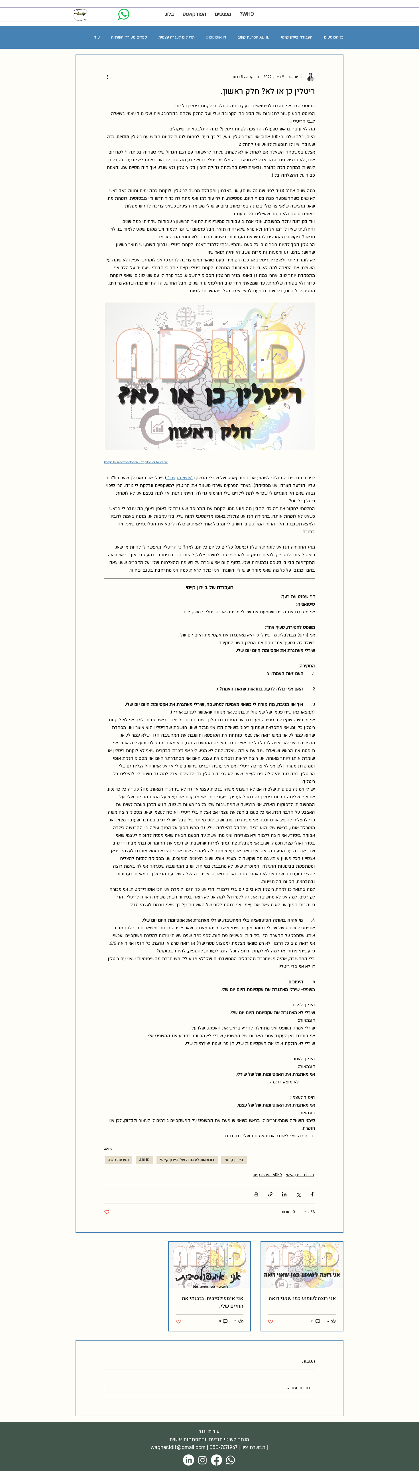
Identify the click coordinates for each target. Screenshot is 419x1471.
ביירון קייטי (234, 1159)
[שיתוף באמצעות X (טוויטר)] (298, 1194)
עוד (97, 37)
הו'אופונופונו (216, 37)
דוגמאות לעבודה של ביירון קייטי (187, 1159)
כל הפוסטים (333, 37)
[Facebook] (216, 1460)
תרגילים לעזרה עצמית (176, 37)
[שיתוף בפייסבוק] (312, 1194)
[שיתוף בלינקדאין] (284, 1194)
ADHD (144, 1159)
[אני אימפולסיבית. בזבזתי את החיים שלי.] (210, 1265)
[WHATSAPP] (123, 14)
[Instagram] (202, 1460)
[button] (222, 14)
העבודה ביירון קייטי (296, 37)
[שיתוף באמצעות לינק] (270, 1194)
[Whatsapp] (230, 1460)
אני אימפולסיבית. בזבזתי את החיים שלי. (212, 1302)
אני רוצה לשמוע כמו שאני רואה (302, 1298)
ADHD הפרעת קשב (253, 37)
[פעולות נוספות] (107, 76)
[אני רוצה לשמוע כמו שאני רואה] (302, 1265)
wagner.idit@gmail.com (178, 1447)
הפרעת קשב (118, 1159)
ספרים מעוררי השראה (129, 37)
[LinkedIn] (188, 1460)
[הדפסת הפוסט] (256, 1194)
